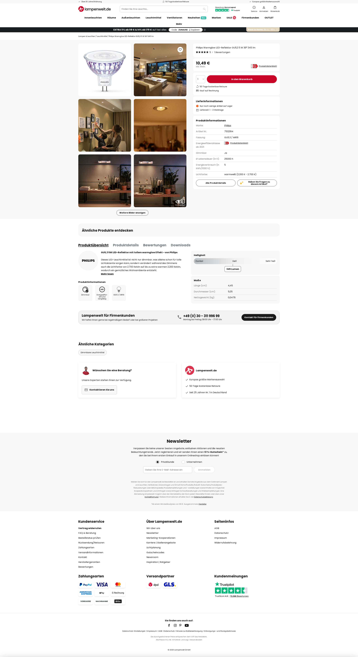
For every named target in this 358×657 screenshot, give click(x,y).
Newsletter (152, 533)
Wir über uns (153, 528)
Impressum (220, 538)
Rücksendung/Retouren (91, 542)
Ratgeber (165, 562)
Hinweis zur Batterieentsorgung (189, 631)
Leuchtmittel (102, 36)
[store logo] (94, 9)
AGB (216, 528)
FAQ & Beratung (87, 533)
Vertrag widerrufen (89, 528)
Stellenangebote (166, 542)
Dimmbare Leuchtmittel (92, 352)
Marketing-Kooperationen (160, 538)
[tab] (93, 245)
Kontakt (82, 557)
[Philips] (88, 261)
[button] (104, 125)
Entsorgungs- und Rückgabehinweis (220, 631)
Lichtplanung (153, 547)
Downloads (180, 245)
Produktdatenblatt (268, 66)
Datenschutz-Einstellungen (133, 631)
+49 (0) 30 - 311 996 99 (201, 316)
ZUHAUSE (186, 29)
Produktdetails (126, 245)
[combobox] (164, 9)
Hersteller (202, 504)
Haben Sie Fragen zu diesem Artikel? (259, 183)
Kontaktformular (152, 497)
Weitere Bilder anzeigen (132, 212)
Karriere (150, 542)
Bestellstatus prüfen (89, 538)
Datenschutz (221, 533)
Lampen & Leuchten (86, 36)
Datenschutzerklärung (203, 497)
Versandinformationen (90, 552)
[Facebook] (170, 625)
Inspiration (152, 562)
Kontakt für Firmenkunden (258, 317)
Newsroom (152, 557)
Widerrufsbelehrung (225, 542)
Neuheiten (196, 17)
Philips (227, 125)
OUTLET (269, 17)
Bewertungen (154, 245)
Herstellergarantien (89, 562)
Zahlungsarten (86, 547)
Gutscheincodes (155, 552)
